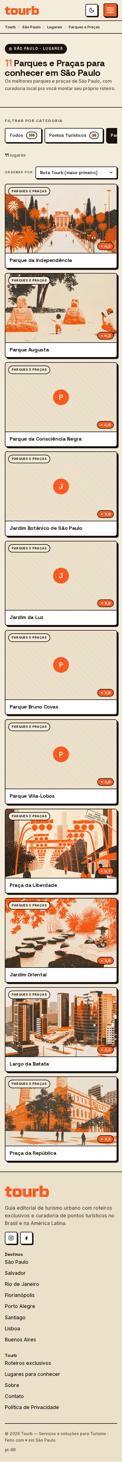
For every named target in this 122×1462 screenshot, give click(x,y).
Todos (22, 135)
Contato (14, 1396)
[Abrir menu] (110, 10)
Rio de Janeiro (22, 1284)
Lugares (54, 27)
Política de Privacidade (32, 1407)
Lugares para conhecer (32, 1374)
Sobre (12, 1385)
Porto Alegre (20, 1306)
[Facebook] (26, 1238)
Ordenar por (19, 172)
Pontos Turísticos (72, 135)
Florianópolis (20, 1295)
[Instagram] (11, 1238)
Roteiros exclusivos (28, 1363)
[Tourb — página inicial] (22, 10)
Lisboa (12, 1328)
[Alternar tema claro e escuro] (91, 10)
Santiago (15, 1317)
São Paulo (31, 27)
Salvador (15, 1273)
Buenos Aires (20, 1340)
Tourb (10, 27)
